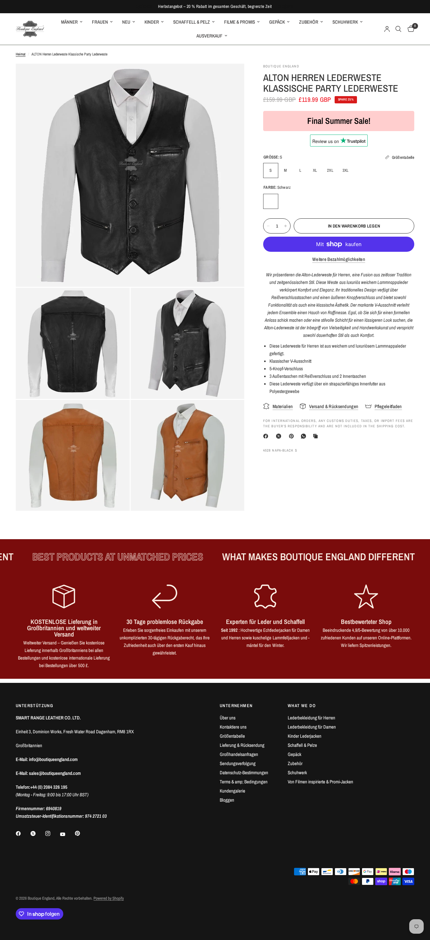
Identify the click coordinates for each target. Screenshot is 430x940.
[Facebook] (267, 436)
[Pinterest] (293, 436)
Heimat (20, 54)
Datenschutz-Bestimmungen (244, 772)
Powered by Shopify (108, 898)
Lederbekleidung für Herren (311, 717)
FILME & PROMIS (239, 22)
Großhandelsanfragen (239, 754)
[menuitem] (71, 22)
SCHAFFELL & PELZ (191, 22)
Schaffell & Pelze (302, 745)
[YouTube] (67, 834)
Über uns (227, 717)
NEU (126, 22)
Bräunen (285, 201)
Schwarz (270, 201)
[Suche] (398, 29)
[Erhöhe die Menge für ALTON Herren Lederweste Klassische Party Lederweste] (285, 226)
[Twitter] (37, 833)
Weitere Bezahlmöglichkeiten (338, 259)
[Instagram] (52, 833)
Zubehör (295, 763)
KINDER (151, 22)
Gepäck (294, 754)
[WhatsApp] (304, 436)
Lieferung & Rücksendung (242, 745)
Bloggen (227, 800)
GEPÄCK (277, 22)
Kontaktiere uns (233, 727)
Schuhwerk (297, 772)
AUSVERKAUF (209, 35)
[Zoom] (231, 77)
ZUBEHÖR (308, 22)
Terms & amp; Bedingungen (244, 781)
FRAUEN (100, 22)
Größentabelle (232, 736)
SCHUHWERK (345, 22)
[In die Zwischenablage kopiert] (316, 436)
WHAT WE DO (302, 705)
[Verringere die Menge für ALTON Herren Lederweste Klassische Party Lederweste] (268, 226)
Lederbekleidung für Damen (312, 727)
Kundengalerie (232, 790)
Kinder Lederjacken (304, 736)
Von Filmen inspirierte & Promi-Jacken (320, 781)
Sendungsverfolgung (238, 763)
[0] (409, 29)
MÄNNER (69, 22)
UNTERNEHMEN (236, 705)
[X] (280, 436)
